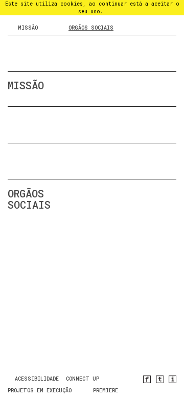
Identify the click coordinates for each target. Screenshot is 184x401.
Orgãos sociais (90, 27)
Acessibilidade (37, 378)
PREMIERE (105, 390)
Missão (28, 27)
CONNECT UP (82, 378)
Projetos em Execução (40, 390)
